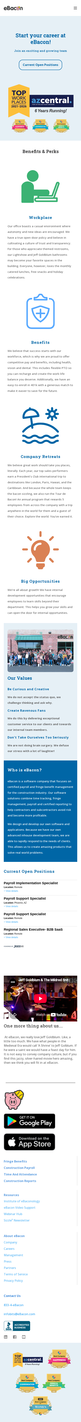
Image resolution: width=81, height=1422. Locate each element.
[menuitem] (15, 1161)
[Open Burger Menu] (75, 8)
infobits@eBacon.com (19, 1314)
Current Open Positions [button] (40, 65)
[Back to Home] (13, 8)
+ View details (11, 891)
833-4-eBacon (14, 1305)
